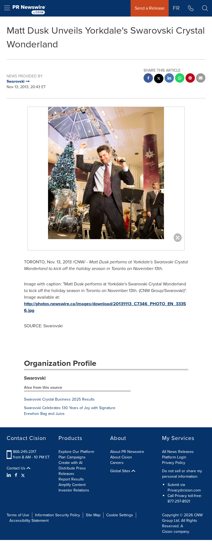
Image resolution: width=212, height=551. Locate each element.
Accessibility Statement (29, 520)
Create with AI (70, 463)
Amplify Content (72, 485)
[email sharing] (200, 78)
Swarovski (35, 378)
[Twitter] (23, 475)
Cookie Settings (119, 515)
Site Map (93, 515)
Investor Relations (74, 490)
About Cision (121, 457)
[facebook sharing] (148, 78)
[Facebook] (16, 475)
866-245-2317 (24, 452)
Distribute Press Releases (72, 471)
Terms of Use (18, 515)
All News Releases (178, 452)
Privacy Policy (173, 463)
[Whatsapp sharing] (179, 78)
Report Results (71, 479)
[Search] (205, 8)
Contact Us (16, 468)
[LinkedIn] (9, 475)
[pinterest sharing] (190, 78)
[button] (106, 173)
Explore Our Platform (76, 452)
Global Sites (120, 471)
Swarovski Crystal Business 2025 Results (59, 399)
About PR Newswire (127, 452)
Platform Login (174, 457)
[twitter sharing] (158, 79)
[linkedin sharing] (169, 78)
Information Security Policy (57, 515)
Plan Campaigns (72, 457)
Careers (117, 463)
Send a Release (150, 8)
